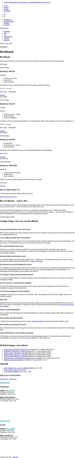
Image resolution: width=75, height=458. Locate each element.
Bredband (7, 31)
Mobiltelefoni (8, 36)
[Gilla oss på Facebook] (4, 379)
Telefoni (6, 38)
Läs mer (2, 95)
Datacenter (7, 11)
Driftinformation (9, 21)
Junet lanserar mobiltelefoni (12, 371)
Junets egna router (36, 261)
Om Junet (7, 25)
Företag (6, 7)
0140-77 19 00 (10, 428)
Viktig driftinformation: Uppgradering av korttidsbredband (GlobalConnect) (27, 2)
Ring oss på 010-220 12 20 (8, 197)
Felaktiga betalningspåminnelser (14, 360)
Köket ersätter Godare (10, 370)
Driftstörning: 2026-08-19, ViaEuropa (15, 351)
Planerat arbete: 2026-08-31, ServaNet (16, 354)
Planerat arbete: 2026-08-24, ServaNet (16, 353)
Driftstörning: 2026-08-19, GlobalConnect (17, 349)
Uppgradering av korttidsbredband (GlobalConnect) (20, 358)
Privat (6, 5)
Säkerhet (6, 40)
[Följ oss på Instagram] (13, 379)
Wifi (5, 33)
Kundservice (8, 19)
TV (5, 35)
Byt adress (4, 47)
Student (6, 9)
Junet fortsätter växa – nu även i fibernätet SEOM (19, 368)
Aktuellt (6, 23)
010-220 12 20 (10, 390)
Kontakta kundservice (39, 321)
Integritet (15, 457)
